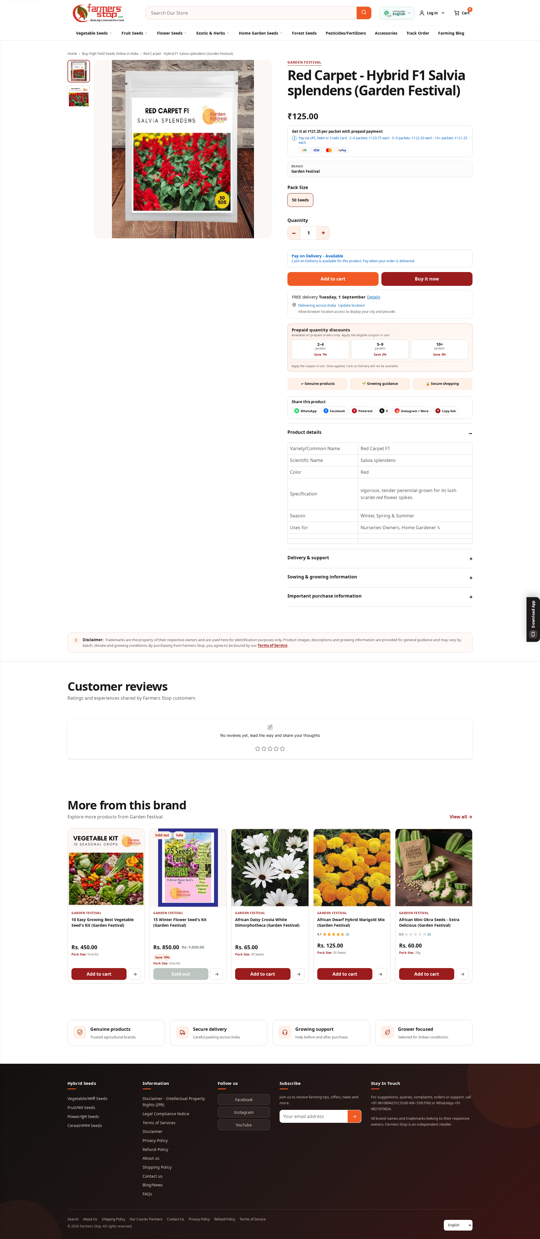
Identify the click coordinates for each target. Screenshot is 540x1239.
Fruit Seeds (132, 33)
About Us (90, 1219)
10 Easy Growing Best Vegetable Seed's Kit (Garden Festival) (102, 922)
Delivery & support (308, 558)
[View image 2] (79, 96)
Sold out (181, 974)
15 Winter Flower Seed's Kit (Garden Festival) (179, 922)
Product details (304, 432)
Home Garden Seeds (258, 33)
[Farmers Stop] (103, 13)
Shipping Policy (157, 1167)
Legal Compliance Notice (166, 1113)
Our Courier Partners (146, 1219)
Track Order (417, 33)
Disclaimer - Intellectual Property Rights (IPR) (174, 1101)
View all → (461, 817)
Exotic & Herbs (210, 33)
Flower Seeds (170, 33)
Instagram (244, 1112)
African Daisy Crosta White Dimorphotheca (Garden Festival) (267, 922)
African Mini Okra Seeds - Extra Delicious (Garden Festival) (429, 922)
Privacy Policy (155, 1140)
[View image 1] (79, 71)
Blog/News (153, 1185)
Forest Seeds (304, 33)
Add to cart (99, 974)
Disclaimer (153, 1131)
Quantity (297, 220)
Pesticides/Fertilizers (346, 33)
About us (151, 1158)
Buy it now (427, 279)
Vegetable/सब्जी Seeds (87, 1098)
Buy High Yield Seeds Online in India (110, 53)
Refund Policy (155, 1149)
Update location (351, 305)
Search (73, 1219)
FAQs (147, 1194)
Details (373, 297)
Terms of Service (272, 645)
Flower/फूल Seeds (83, 1116)
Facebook (244, 1099)
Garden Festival (304, 62)
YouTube (244, 1125)
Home (72, 53)
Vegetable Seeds (92, 33)
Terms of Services (159, 1122)
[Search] (364, 13)
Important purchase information (324, 596)
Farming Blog (451, 33)
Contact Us (175, 1219)
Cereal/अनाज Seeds (85, 1125)
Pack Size (297, 187)
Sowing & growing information (322, 577)
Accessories (386, 33)
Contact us (153, 1176)
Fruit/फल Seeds (81, 1107)
